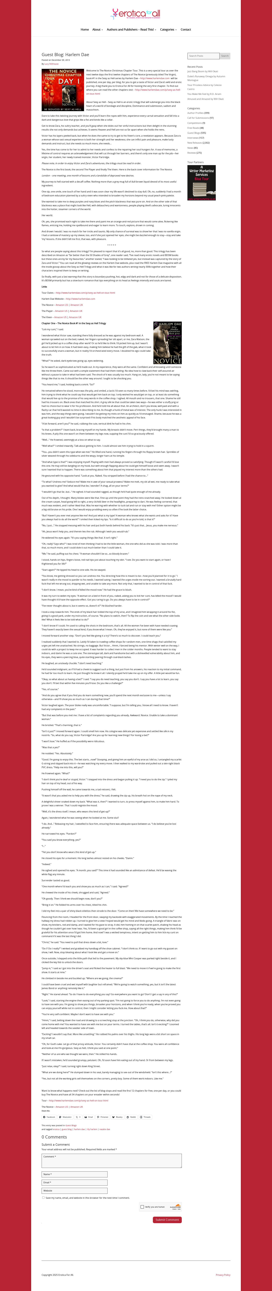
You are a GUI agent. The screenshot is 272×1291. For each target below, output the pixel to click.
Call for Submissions (198, 118)
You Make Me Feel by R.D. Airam (204, 94)
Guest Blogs (71, 1126)
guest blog (67, 1129)
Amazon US (62, 305)
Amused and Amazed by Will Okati (205, 99)
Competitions (194, 123)
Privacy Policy (223, 1275)
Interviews (192, 138)
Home (85, 30)
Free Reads (193, 128)
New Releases (194, 143)
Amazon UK (76, 305)
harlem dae (79, 1129)
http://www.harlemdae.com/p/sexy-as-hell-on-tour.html (85, 293)
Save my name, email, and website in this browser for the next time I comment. (88, 1198)
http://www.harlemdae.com (155, 78)
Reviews (191, 153)
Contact (186, 30)
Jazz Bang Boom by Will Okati (202, 71)
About (96, 30)
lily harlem (92, 1129)
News (190, 148)
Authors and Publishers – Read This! (130, 30)
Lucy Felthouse (51, 64)
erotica (56, 1129)
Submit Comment (167, 1219)
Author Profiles (195, 113)
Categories (167, 30)
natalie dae (104, 1129)
